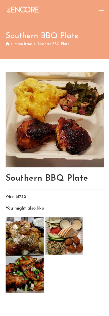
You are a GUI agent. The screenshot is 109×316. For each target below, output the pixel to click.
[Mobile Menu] (101, 9)
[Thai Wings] (25, 274)
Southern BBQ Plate (53, 44)
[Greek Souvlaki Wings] (25, 236)
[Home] (7, 44)
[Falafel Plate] (64, 236)
